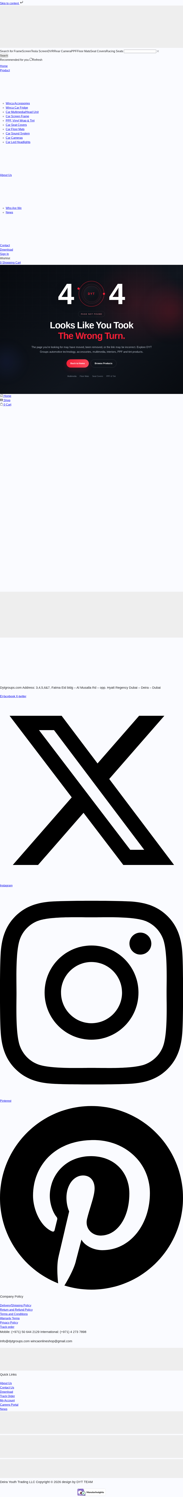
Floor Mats (84, 376)
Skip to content (9, 3)
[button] (4, 254)
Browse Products (103, 363)
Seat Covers (97, 376)
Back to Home (77, 363)
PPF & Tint (111, 376)
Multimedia (71, 376)
